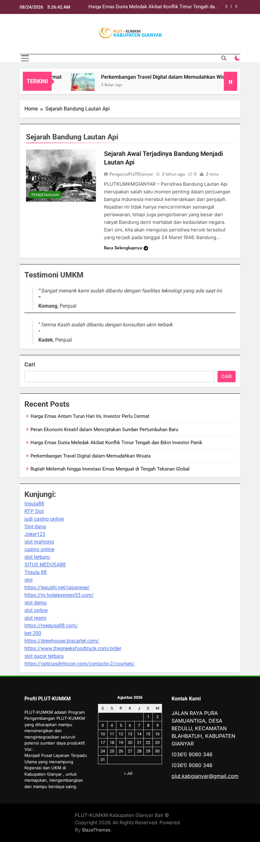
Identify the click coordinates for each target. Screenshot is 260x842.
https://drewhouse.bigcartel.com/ (61, 641)
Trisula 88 (35, 572)
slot (28, 580)
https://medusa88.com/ (51, 626)
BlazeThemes (96, 829)
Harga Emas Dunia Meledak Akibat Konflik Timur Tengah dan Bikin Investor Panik (152, 7)
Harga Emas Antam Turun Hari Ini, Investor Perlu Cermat (89, 416)
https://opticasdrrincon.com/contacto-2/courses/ (79, 664)
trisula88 (34, 504)
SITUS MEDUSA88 (45, 565)
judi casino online (44, 519)
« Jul (128, 773)
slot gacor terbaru (44, 656)
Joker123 (34, 534)
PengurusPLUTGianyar (131, 174)
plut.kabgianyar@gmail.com (205, 776)
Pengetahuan (45, 195)
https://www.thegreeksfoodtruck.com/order (72, 648)
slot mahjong (39, 542)
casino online (39, 549)
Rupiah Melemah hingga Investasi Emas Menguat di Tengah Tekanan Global (110, 469)
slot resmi (35, 618)
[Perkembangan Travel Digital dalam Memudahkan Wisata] (76, 85)
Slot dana (35, 527)
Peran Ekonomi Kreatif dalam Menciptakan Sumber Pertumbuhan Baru (104, 429)
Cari (29, 364)
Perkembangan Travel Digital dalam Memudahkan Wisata (159, 77)
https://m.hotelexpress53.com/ (59, 595)
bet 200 (32, 633)
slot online (36, 610)
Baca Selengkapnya (123, 247)
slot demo (35, 603)
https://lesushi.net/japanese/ (57, 588)
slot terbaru (37, 557)
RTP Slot (34, 511)
